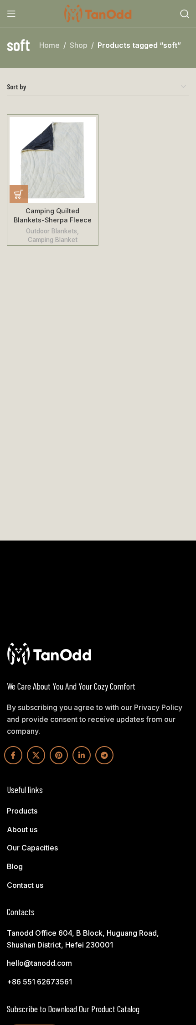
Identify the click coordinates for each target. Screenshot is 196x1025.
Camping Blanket (52, 239)
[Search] (184, 14)
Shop (79, 45)
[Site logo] (98, 12)
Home (49, 45)
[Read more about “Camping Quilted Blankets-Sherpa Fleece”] (19, 194)
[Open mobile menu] (11, 14)
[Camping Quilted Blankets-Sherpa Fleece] (53, 160)
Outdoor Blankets (51, 231)
